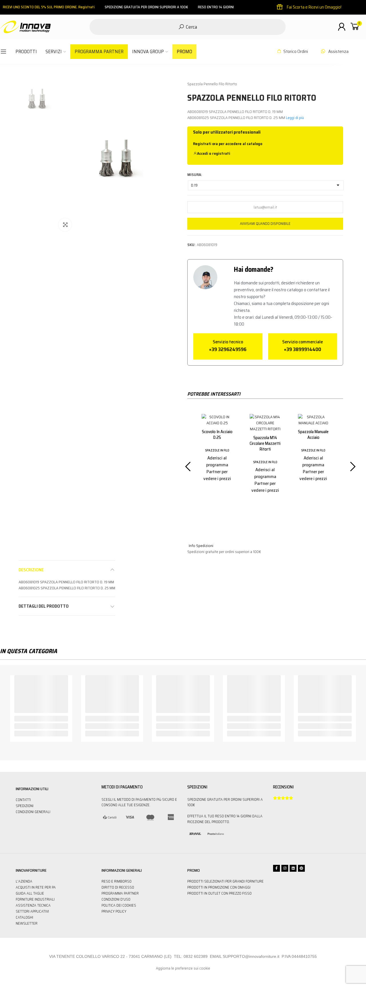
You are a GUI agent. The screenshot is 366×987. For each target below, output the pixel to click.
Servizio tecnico (228, 341)
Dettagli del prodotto (44, 606)
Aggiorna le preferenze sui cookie (183, 968)
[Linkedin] (293, 868)
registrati (221, 153)
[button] (183, 461)
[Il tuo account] (341, 26)
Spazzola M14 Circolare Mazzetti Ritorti (217, 443)
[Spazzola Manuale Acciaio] (265, 420)
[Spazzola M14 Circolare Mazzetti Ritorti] (217, 423)
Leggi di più (295, 117)
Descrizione (31, 569)
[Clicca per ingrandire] (65, 224)
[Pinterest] (301, 868)
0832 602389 (196, 956)
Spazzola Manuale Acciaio (265, 434)
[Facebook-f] (276, 868)
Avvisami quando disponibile (265, 224)
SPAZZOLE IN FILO (217, 462)
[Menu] (3, 51)
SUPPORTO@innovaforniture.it (251, 956)
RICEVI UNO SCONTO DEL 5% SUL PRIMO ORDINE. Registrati (49, 7)
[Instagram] (284, 868)
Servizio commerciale (302, 341)
